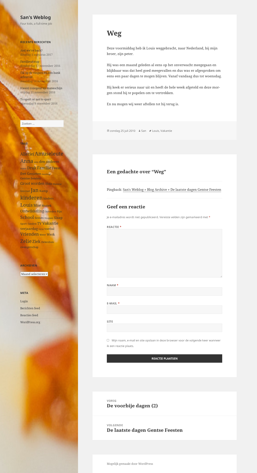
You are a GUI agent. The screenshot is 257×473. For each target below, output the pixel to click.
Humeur (57, 184)
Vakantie (50, 223)
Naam (113, 285)
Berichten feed (30, 308)
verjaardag (29, 228)
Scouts (39, 218)
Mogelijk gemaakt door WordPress (130, 464)
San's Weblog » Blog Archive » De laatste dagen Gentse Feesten (172, 189)
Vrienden (29, 234)
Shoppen (48, 218)
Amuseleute (49, 153)
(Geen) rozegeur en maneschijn (41, 88)
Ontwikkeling (32, 211)
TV (39, 223)
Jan (35, 190)
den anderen (49, 161)
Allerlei (27, 154)
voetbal (49, 229)
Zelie (26, 241)
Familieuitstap (29, 62)
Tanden (32, 223)
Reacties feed (29, 315)
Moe (37, 205)
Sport (23, 223)
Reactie (114, 227)
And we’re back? (31, 50)
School (27, 217)
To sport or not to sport (35, 99)
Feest (56, 168)
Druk (31, 168)
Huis (48, 183)
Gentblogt (46, 174)
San (143, 131)
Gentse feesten (30, 178)
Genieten (34, 173)
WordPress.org (30, 322)
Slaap (58, 217)
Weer (43, 234)
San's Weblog (35, 17)
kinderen (31, 197)
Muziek (46, 206)
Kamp (43, 191)
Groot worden (32, 183)
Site (110, 321)
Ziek (36, 241)
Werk (51, 234)
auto (36, 162)
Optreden (50, 211)
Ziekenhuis (47, 242)
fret (23, 173)
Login (24, 301)
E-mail (113, 303)
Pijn (59, 211)
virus (41, 229)
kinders (48, 198)
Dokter (23, 168)
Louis (26, 205)
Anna (26, 160)
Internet (25, 191)
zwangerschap (29, 247)
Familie (44, 168)
